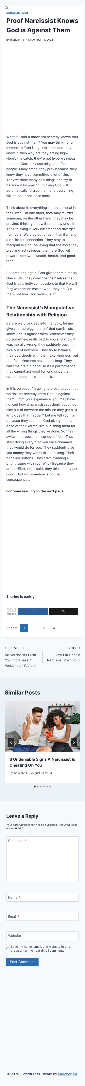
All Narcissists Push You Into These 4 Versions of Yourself (20, 657)
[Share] (33, 611)
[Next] (74, 742)
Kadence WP (68, 1074)
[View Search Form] (6, 8)
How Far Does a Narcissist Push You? (63, 654)
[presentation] (42, 726)
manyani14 (17, 39)
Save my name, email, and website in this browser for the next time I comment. (40, 948)
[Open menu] (81, 8)
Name (14, 897)
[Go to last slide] (11, 742)
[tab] (35, 787)
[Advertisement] (42, 90)
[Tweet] (63, 611)
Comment (17, 841)
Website (14, 936)
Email (13, 917)
